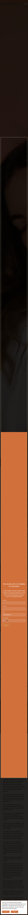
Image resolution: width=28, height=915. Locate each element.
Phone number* (5, 617)
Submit (6, 625)
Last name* (4, 606)
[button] (3, 620)
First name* (4, 600)
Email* (3, 612)
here (15, 908)
